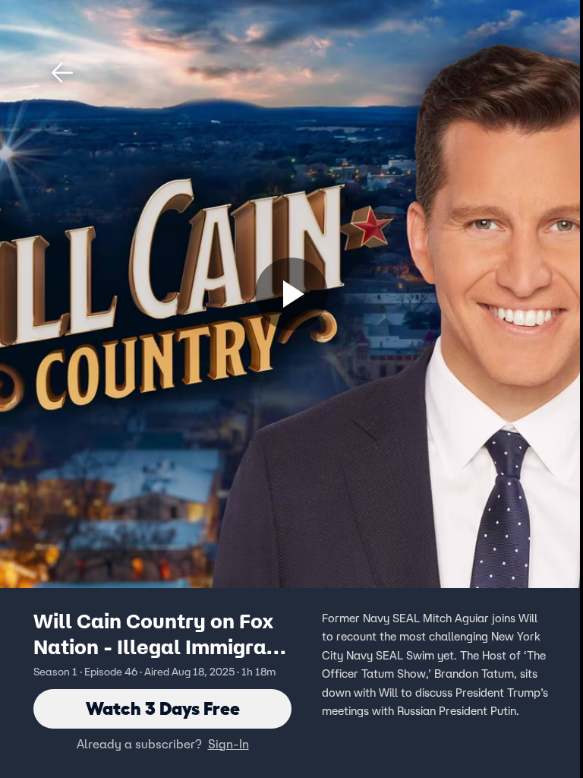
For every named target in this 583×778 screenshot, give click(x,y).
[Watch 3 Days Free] (291, 294)
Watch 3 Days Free (163, 708)
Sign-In (228, 743)
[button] (62, 73)
